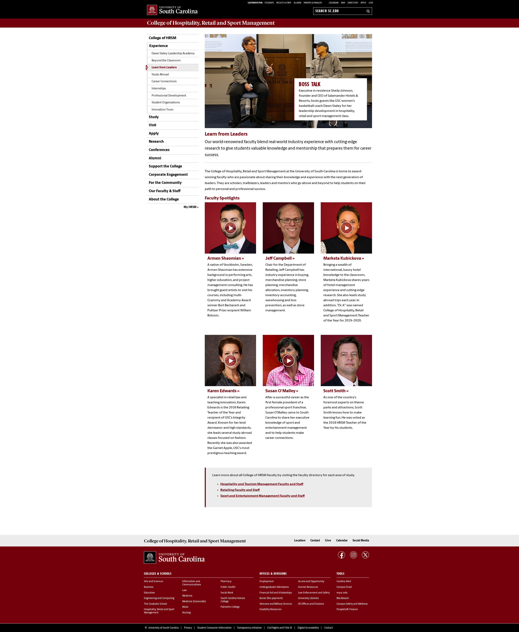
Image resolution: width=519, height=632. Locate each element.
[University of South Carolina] (174, 557)
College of (211, 23)
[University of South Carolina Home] (172, 10)
